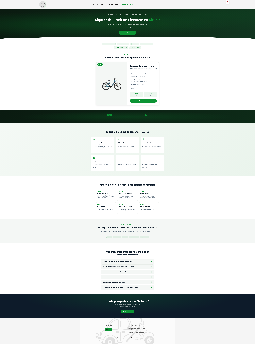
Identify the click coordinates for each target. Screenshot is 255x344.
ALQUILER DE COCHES (114, 4)
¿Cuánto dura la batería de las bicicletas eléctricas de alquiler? (127, 261)
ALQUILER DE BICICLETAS (127, 4)
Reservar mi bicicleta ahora (127, 32)
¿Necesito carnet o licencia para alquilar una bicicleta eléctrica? (127, 266)
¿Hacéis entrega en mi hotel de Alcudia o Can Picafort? (127, 271)
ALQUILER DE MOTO (101, 4)
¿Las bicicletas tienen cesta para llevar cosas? (127, 282)
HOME (93, 4)
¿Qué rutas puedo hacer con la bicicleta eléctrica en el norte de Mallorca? (127, 287)
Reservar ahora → (143, 100)
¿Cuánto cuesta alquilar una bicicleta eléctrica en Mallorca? (127, 277)
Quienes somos (134, 325)
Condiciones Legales (136, 332)
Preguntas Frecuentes (136, 329)
